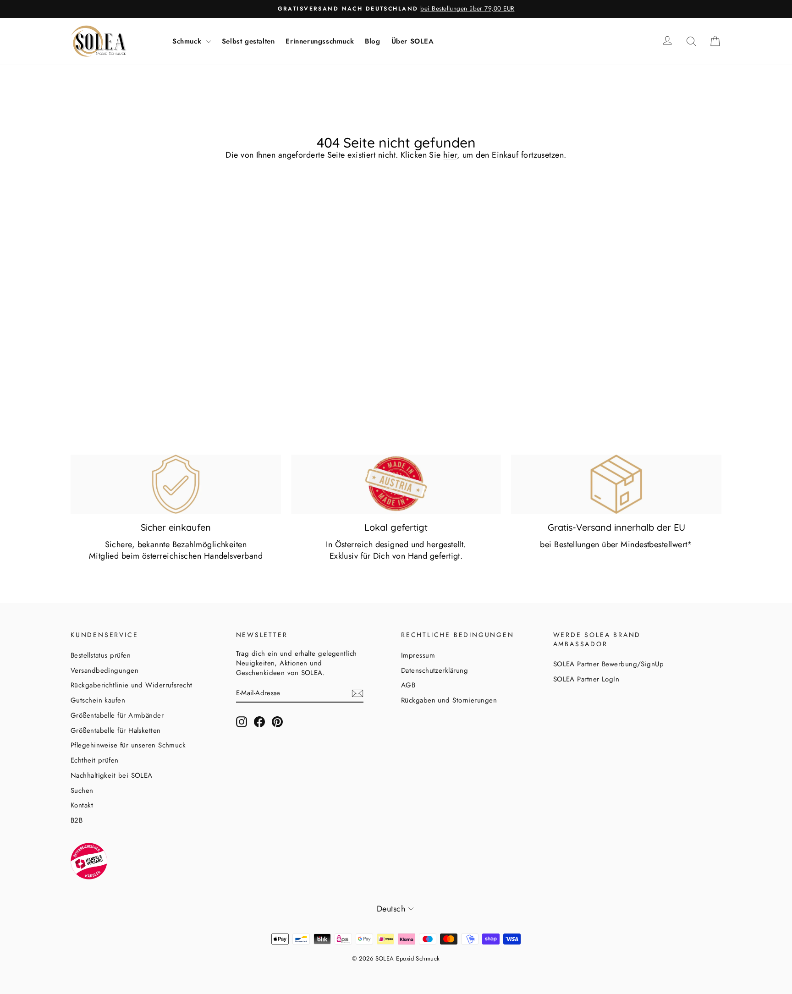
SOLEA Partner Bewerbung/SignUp (608, 664)
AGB (408, 685)
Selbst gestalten (248, 41)
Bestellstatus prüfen (101, 655)
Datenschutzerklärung (434, 670)
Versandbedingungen (104, 670)
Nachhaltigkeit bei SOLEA (112, 775)
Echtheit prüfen (95, 760)
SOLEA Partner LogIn (586, 679)
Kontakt (82, 805)
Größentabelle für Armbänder (117, 715)
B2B (76, 820)
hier (450, 155)
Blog (372, 41)
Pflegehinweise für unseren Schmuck (128, 745)
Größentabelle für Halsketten (116, 730)
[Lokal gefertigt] (396, 484)
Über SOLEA (412, 41)
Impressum (418, 655)
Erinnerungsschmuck (320, 41)
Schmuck (188, 41)
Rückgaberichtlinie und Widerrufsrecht (131, 685)
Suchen (82, 790)
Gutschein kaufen (98, 700)
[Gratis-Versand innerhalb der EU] (616, 484)
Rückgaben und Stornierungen (449, 700)
